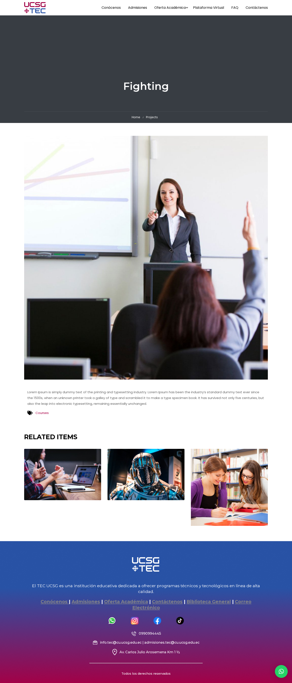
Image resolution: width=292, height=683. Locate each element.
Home (136, 117)
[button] (281, 671)
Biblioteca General (209, 601)
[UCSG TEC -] (35, 7)
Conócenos (111, 7)
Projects (152, 117)
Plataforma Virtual (208, 7)
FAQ (234, 7)
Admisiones (137, 7)
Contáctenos (257, 7)
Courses (42, 413)
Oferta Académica (170, 7)
